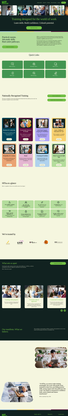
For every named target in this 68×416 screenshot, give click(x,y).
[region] (34, 10)
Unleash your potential (58, 263)
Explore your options (10, 46)
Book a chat (63, 2)
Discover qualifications (56, 95)
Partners (48, 2)
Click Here (12, 71)
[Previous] (61, 310)
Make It (34, 62)
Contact (58, 2)
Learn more (12, 62)
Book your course (34, 27)
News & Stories (53, 2)
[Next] (65, 310)
